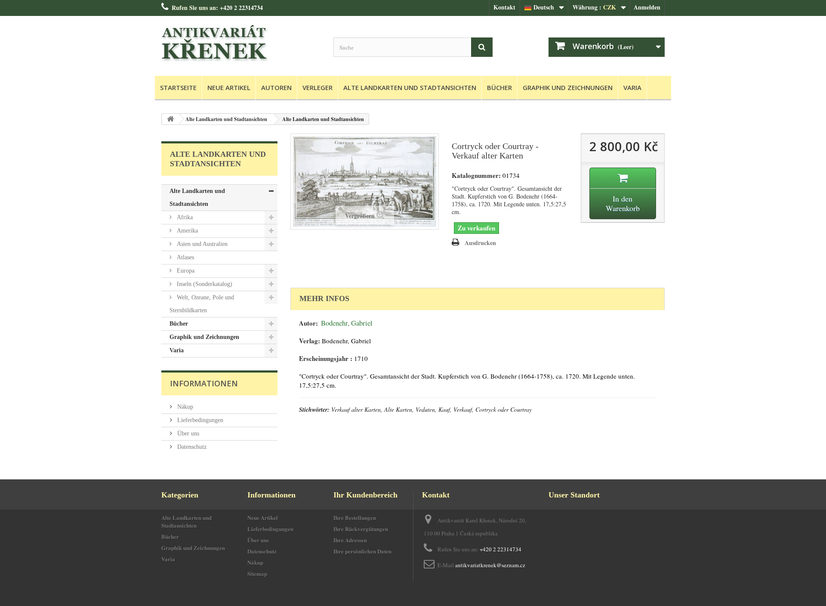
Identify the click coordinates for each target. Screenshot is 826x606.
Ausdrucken (480, 242)
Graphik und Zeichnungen (568, 87)
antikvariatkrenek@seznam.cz (490, 565)
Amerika (186, 230)
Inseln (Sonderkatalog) (203, 284)
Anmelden (647, 7)
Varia (632, 87)
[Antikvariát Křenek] (241, 43)
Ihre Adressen (350, 540)
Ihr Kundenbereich (365, 495)
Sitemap (257, 573)
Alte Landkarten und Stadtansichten (409, 87)
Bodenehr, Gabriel (347, 323)
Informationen (204, 383)
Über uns (187, 433)
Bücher (499, 87)
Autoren (276, 87)
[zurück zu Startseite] (170, 119)
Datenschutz (191, 447)
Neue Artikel (228, 87)
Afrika (184, 217)
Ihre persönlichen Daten (362, 551)
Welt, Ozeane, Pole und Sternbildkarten (202, 304)
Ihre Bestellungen (354, 517)
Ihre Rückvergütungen (360, 529)
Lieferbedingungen (199, 420)
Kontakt (504, 7)
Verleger (317, 87)
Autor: (308, 323)
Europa (184, 270)
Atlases (184, 257)
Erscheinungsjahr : (325, 358)
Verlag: (309, 340)
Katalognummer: (476, 175)
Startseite (178, 87)
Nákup (184, 407)
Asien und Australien (201, 244)
